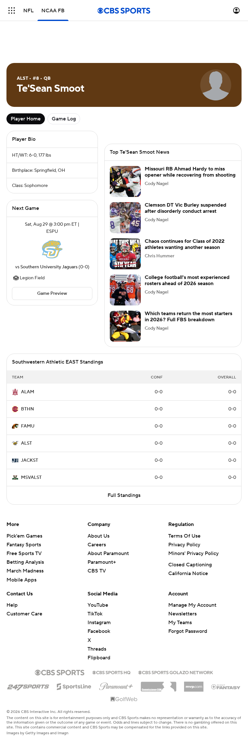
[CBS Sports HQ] (111, 672)
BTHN (27, 409)
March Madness (25, 571)
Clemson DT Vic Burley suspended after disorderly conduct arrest (185, 208)
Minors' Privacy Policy (193, 553)
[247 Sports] (28, 685)
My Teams (180, 622)
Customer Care (24, 614)
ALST (26, 443)
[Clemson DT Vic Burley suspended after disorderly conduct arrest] (125, 217)
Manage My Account (192, 605)
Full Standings (124, 495)
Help (12, 605)
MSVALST (31, 477)
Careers (97, 544)
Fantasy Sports (23, 544)
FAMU (28, 426)
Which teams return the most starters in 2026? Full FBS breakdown (188, 316)
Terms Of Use (184, 536)
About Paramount (108, 553)
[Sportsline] (74, 685)
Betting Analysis (25, 562)
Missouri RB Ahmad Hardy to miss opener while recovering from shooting (190, 172)
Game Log (64, 119)
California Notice (188, 573)
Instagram (99, 622)
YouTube (98, 605)
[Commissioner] (158, 684)
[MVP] (193, 684)
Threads (97, 649)
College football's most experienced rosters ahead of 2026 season (187, 280)
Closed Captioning (190, 565)
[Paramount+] (116, 685)
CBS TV (97, 571)
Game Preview (52, 293)
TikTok (95, 614)
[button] (11, 10)
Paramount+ (102, 562)
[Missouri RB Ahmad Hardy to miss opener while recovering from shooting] (125, 181)
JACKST (29, 460)
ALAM (27, 392)
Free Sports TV (24, 553)
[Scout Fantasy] (226, 686)
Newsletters (182, 614)
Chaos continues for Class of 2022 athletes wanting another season (184, 244)
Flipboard (99, 657)
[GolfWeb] (124, 699)
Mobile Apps (21, 580)
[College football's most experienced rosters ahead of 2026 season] (125, 289)
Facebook (99, 631)
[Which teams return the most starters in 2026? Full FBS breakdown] (125, 326)
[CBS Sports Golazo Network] (175, 672)
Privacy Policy (184, 544)
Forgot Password (187, 631)
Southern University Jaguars (49, 267)
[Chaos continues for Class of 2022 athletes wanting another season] (125, 253)
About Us (98, 536)
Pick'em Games (24, 536)
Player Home (26, 119)
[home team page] (52, 249)
